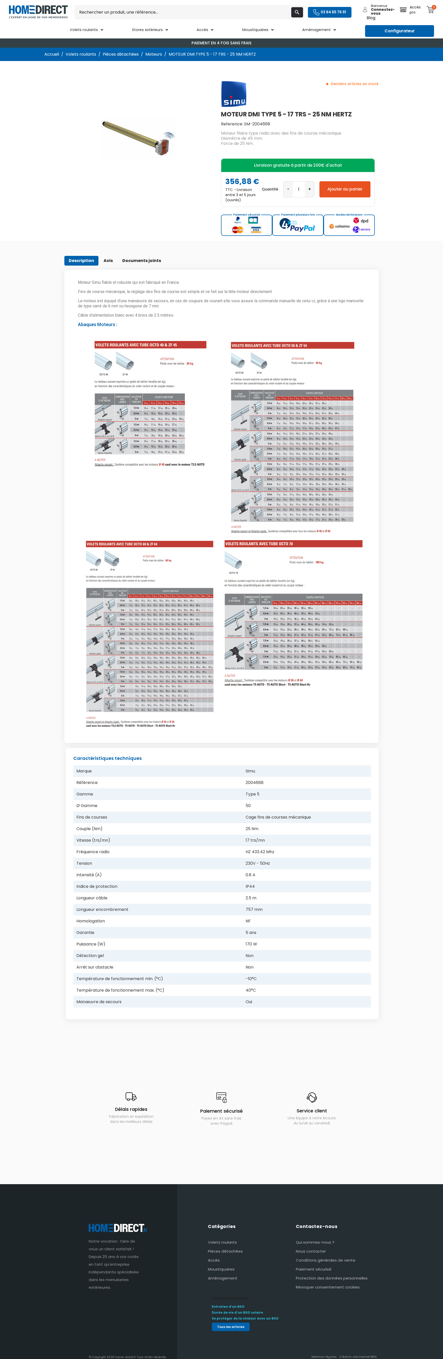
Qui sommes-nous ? (315, 1242)
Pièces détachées (225, 1251)
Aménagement (222, 1278)
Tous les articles (230, 1327)
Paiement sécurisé (313, 1269)
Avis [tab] (108, 261)
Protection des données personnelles (332, 1278)
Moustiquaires (221, 1269)
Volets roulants (222, 1242)
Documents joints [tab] (141, 261)
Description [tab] (81, 261)
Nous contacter (311, 1251)
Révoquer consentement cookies (328, 1287)
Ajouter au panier (345, 189)
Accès (214, 1260)
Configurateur (400, 31)
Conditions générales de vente (325, 1260)
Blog (371, 18)
